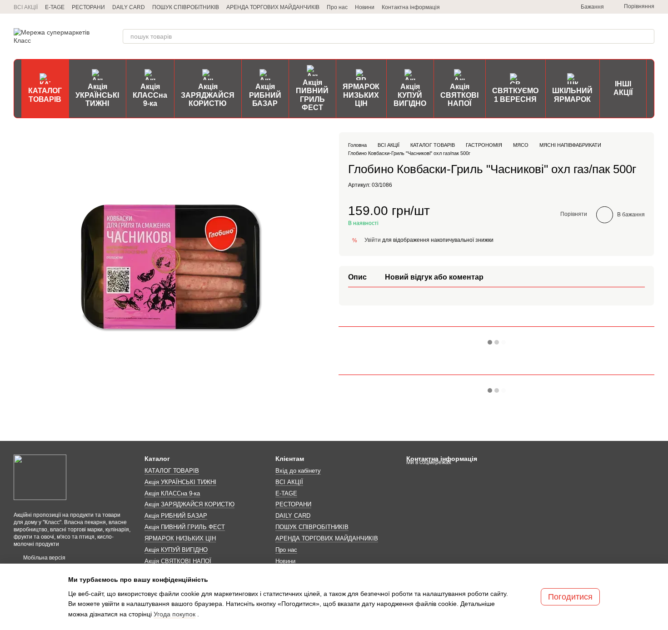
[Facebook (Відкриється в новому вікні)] (544, 6)
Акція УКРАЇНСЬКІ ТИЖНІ (97, 95)
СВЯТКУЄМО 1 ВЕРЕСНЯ (515, 95)
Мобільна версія (43, 558)
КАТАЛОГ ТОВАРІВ (45, 95)
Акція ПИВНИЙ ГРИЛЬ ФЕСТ (312, 95)
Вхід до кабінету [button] (298, 470)
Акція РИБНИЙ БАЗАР (265, 95)
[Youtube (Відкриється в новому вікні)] (555, 6)
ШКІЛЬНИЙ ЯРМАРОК (572, 95)
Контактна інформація (411, 7)
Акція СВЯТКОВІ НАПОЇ (459, 95)
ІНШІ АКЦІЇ (623, 88)
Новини (364, 7)
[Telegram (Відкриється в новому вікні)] (511, 6)
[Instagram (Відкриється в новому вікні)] (522, 6)
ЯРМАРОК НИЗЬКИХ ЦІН (361, 95)
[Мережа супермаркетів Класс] (40, 477)
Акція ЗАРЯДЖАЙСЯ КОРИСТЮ (207, 95)
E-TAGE (55, 7)
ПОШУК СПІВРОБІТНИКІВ (185, 7)
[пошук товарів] (647, 36)
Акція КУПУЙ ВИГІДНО (410, 95)
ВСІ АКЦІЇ (26, 7)
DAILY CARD (128, 7)
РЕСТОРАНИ (88, 7)
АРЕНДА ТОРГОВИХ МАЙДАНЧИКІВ (272, 7)
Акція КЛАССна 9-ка (150, 95)
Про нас (337, 7)
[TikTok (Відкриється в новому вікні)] (533, 6)
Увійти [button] (372, 239)
